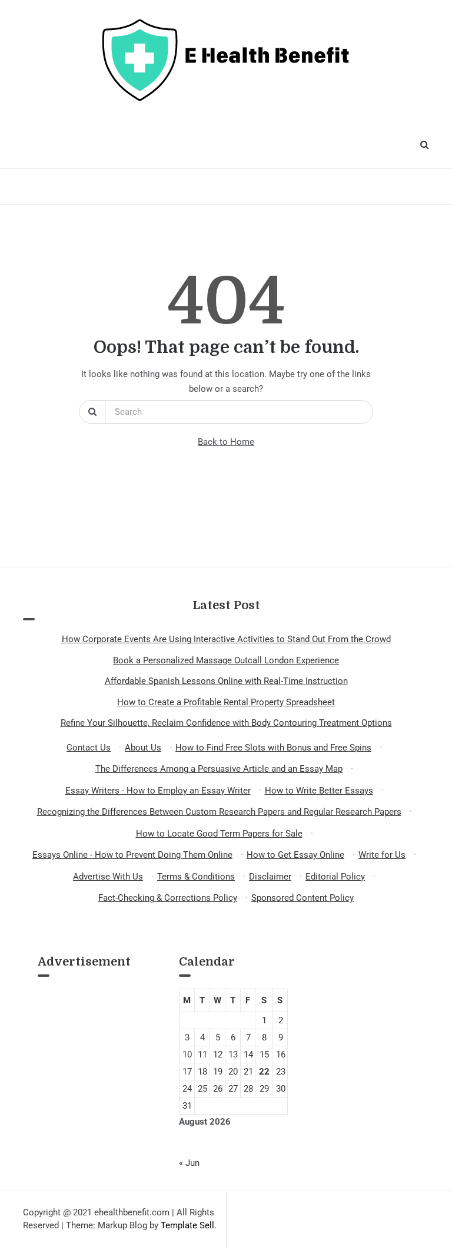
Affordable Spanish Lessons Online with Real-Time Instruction (226, 681)
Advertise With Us (108, 876)
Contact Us (89, 747)
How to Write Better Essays (319, 790)
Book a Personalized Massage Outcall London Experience (226, 660)
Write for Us (382, 855)
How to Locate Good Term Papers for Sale (219, 833)
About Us (143, 747)
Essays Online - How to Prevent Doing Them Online (132, 855)
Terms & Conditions (196, 876)
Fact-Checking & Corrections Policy (167, 898)
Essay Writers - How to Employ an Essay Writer (158, 790)
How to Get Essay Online (295, 855)
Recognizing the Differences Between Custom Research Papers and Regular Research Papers (219, 812)
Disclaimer (270, 876)
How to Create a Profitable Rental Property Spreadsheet (226, 702)
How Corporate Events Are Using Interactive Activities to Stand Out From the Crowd (226, 639)
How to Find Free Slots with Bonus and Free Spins (273, 747)
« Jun (189, 1163)
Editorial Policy (335, 876)
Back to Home (226, 442)
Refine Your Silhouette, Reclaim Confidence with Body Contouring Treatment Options (226, 723)
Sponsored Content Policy (302, 898)
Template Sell (187, 1225)
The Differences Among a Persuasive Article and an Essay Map (219, 768)
